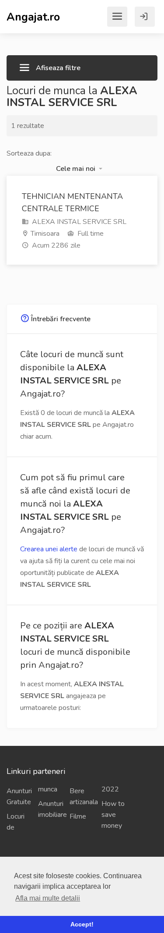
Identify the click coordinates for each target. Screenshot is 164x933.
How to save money (113, 814)
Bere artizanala (82, 796)
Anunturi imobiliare (50, 809)
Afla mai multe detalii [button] (47, 898)
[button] (79, 168)
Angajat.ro (33, 16)
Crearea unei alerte (48, 549)
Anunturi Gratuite (19, 796)
